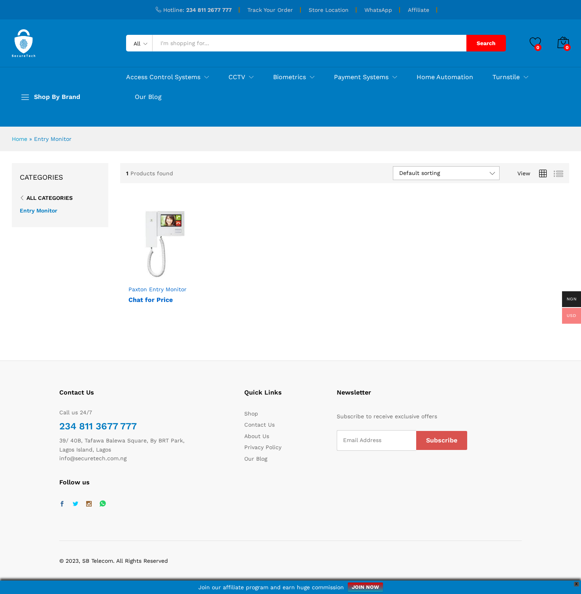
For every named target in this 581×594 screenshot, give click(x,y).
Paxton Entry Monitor (157, 289)
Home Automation (445, 77)
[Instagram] (89, 504)
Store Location (329, 10)
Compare (183, 276)
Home (19, 139)
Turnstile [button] (506, 77)
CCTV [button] (236, 77)
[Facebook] (62, 504)
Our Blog (148, 97)
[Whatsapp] (103, 504)
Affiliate (418, 10)
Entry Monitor (38, 210)
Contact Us (259, 424)
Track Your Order (270, 10)
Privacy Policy (262, 447)
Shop (251, 413)
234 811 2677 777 (209, 10)
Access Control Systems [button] (163, 77)
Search (486, 43)
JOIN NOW (365, 587)
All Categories (49, 198)
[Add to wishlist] (165, 276)
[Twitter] (75, 504)
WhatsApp (378, 10)
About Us (256, 436)
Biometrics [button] (289, 77)
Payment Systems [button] (361, 77)
